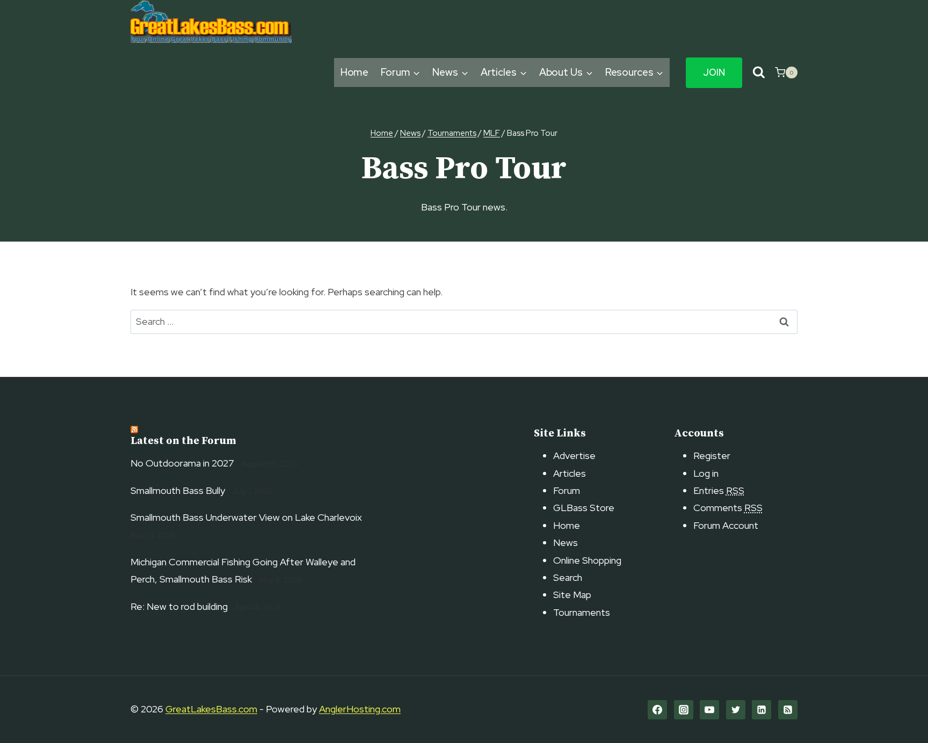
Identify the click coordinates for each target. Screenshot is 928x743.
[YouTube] (709, 709)
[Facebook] (657, 709)
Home (354, 72)
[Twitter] (735, 709)
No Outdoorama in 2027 (182, 463)
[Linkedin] (761, 709)
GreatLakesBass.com (211, 709)
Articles (569, 473)
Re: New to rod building (179, 606)
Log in (706, 473)
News (565, 542)
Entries (718, 490)
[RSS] (788, 709)
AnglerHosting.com (360, 709)
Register (711, 455)
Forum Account (725, 525)
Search (567, 577)
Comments (728, 507)
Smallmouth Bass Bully (177, 490)
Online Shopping (587, 560)
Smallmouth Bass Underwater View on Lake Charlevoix (246, 517)
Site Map (572, 594)
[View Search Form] (759, 73)
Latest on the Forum (183, 441)
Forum (566, 490)
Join (714, 72)
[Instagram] (683, 709)
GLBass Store (583, 507)
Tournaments (581, 612)
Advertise (574, 455)
